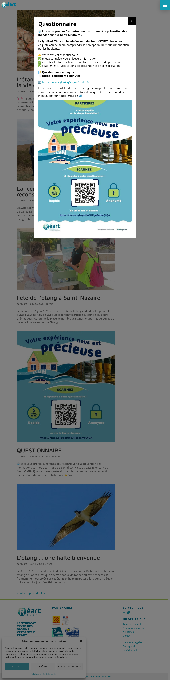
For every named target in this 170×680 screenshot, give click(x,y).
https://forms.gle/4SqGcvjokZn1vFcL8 (65, 82)
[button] (165, 5)
